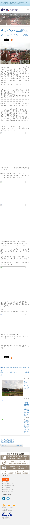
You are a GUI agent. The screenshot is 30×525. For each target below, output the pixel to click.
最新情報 (5, 481)
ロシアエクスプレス (7, 440)
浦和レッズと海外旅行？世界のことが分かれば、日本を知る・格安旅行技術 (26, 409)
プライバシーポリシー (9, 492)
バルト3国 (19, 445)
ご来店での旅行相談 (8, 485)
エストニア (5, 445)
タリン (12, 445)
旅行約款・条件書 (8, 489)
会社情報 (5, 479)
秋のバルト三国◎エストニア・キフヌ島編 (26, 385)
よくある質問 (6, 487)
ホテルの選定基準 (8, 483)
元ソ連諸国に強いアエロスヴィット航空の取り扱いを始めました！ (26, 427)
